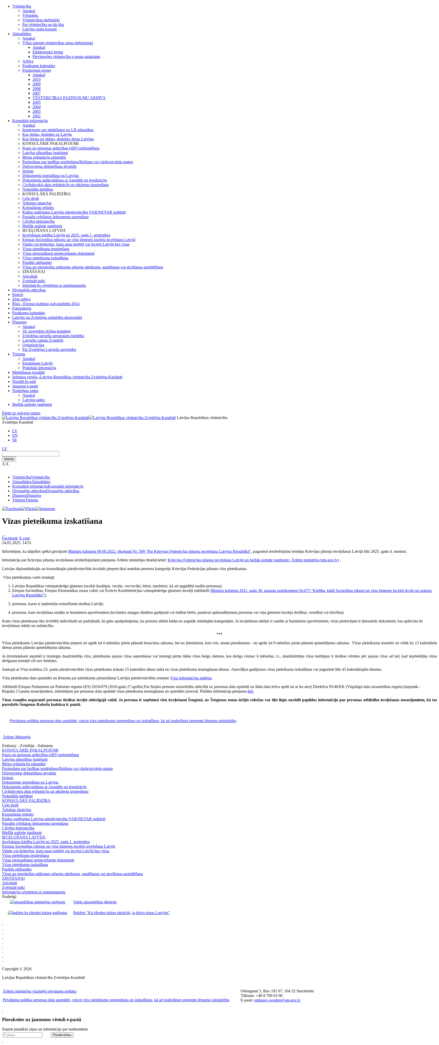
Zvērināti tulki (33, 281)
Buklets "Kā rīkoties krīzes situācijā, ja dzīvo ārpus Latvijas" (121, 912)
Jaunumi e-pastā (25, 386)
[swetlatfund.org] (2, 927)
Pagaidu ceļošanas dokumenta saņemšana (55, 217)
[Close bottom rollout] (2, 1009)
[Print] (2, 533)
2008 (37, 88)
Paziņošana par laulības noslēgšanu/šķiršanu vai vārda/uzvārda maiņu (77, 162)
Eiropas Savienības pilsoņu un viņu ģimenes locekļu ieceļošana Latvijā (78, 239)
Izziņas (28, 171)
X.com (24, 538)
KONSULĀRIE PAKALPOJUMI (30, 750)
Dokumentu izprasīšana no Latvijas (50, 175)
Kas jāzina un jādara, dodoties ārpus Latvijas (58, 139)
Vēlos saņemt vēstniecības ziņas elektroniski (57, 43)
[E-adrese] (2, 955)
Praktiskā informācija (39, 368)
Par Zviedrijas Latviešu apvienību (49, 349)
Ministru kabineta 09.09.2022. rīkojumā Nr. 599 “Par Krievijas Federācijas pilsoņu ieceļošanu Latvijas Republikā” (159, 551)
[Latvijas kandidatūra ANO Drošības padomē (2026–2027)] (2, 960)
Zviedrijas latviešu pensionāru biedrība (53, 336)
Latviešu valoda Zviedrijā (42, 340)
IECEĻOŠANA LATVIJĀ (23, 837)
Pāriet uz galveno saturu (21, 413)
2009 (37, 84)
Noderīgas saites (25, 391)
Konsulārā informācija (30, 120)
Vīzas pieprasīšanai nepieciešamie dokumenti (58, 253)
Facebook (10, 538)
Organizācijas (33, 345)
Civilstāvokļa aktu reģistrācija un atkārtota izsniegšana (65, 185)
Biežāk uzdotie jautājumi (42, 226)
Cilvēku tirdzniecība (38, 221)
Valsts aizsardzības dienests (95, 902)
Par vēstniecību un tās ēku (43, 24)
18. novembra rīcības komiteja (46, 331)
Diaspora (19, 322)
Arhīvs (27, 61)
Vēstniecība (21, 6)
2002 (37, 116)
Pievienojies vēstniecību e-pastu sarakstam (66, 56)
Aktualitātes (21, 34)
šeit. (250, 691)
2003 (37, 111)
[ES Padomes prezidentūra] (2, 941)
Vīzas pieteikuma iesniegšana (45, 249)
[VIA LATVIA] (2, 964)
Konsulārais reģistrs (38, 207)
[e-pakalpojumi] (2, 946)
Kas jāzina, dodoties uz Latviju (47, 134)
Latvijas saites (33, 400)
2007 (37, 93)
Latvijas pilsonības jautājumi (45, 153)
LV (15, 431)
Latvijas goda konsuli (39, 29)
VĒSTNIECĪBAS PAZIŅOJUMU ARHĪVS (69, 98)
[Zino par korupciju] (2, 937)
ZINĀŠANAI (13, 878)
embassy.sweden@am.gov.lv (277, 1000)
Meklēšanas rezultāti (28, 372)
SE (14, 440)
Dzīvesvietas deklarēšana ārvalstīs (49, 166)
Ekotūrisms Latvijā (37, 363)
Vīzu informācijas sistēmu (191, 678)
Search (17, 294)
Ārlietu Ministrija (16, 737)
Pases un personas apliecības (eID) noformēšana (60, 148)
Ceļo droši (30, 198)
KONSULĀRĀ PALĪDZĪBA (26, 800)
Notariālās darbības (37, 189)
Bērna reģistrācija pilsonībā (44, 157)
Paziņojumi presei (36, 70)
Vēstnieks (30, 15)
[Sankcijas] (2, 950)
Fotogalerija (21, 308)
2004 (37, 107)
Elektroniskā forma (48, 52)
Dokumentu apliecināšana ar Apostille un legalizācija (64, 180)
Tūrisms (18, 354)
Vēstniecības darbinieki (41, 20)
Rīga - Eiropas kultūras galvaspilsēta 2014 (46, 304)
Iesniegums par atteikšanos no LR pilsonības (57, 130)
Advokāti (29, 276)
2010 (37, 79)
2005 (37, 102)
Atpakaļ (28, 11)
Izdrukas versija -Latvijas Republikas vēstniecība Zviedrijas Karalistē (67, 377)
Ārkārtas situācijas (37, 203)
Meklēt (9, 459)
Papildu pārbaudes (37, 262)
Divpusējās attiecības (29, 290)
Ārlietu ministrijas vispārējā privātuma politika (39, 991)
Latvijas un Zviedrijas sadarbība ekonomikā (47, 317)
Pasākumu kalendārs (38, 66)
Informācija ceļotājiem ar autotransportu (54, 285)
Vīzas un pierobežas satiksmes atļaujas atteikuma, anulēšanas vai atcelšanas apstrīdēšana (92, 267)
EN (15, 435)
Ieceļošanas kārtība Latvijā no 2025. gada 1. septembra (66, 235)
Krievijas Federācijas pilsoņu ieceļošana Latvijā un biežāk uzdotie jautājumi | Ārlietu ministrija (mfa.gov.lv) (253, 560)
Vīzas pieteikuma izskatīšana (45, 258)
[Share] (4, 533)
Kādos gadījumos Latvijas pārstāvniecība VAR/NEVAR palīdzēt (74, 212)
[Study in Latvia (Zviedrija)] (2, 932)
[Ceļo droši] (2, 923)
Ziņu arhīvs (21, 299)
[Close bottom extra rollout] (2, 1040)
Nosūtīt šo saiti (24, 381)
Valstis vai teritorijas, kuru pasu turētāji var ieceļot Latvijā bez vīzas (76, 244)
